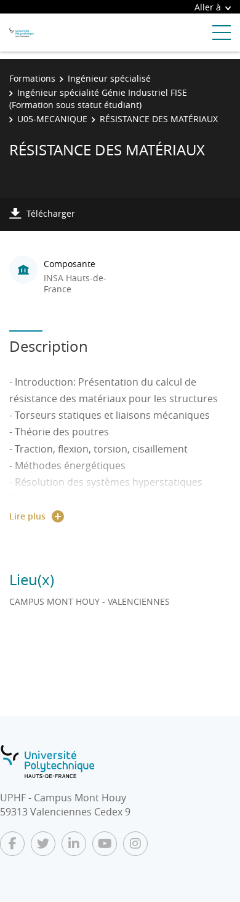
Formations (32, 78)
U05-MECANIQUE (52, 119)
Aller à (207, 7)
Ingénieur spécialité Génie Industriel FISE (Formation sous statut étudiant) (98, 99)
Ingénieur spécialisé (109, 78)
